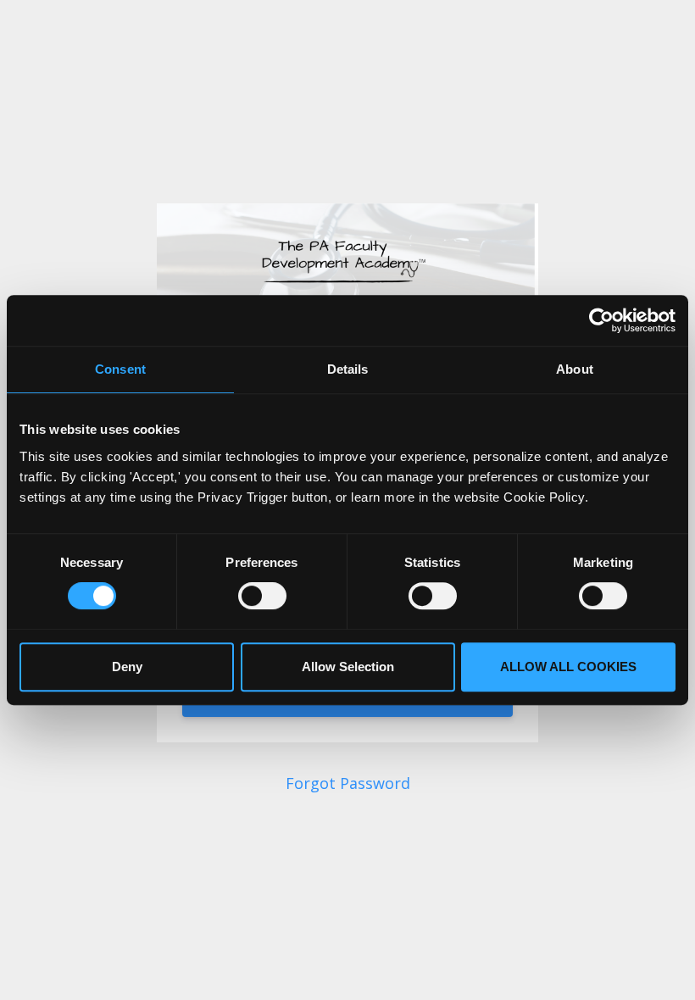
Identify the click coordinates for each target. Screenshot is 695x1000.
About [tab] (574, 369)
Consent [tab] (120, 369)
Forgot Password (348, 783)
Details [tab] (348, 369)
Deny (127, 666)
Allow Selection (348, 666)
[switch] (262, 595)
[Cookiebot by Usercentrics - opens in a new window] (601, 320)
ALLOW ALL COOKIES (568, 666)
